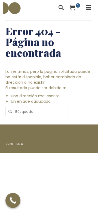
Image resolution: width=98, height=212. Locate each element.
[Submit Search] (9, 111)
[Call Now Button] (12, 200)
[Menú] (88, 8)
